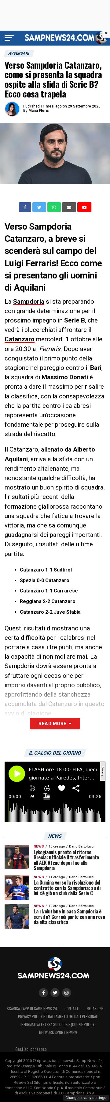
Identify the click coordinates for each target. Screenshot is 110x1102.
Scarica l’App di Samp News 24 (32, 1009)
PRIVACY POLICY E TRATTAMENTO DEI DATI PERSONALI (58, 1016)
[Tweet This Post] (39, 207)
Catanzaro (20, 339)
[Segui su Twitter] (55, 992)
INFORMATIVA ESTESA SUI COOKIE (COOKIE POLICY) (58, 1024)
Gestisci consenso (31, 1049)
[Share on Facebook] (25, 207)
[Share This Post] (54, 207)
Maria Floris (38, 110)
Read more (52, 723)
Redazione (95, 1009)
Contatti (71, 1009)
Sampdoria (28, 301)
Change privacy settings (85, 1098)
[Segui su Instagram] (66, 992)
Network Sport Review (58, 1032)
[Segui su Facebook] (43, 992)
